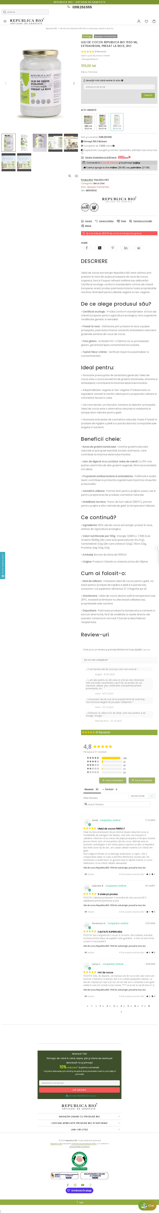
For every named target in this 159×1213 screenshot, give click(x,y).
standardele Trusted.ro (79, 1146)
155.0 (95, 141)
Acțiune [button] (90, 874)
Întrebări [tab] (109, 789)
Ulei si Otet (99, 183)
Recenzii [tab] (89, 789)
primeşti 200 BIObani (82, 1096)
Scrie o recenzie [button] (143, 780)
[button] (148, 874)
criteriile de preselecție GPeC (83, 1143)
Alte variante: (89, 110)
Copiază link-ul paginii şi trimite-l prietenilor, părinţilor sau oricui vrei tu (119, 152)
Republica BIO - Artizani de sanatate (80, 2)
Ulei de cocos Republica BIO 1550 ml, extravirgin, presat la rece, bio (114, 867)
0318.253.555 (82, 7)
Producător (87, 179)
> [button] (121, 1011)
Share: (84, 242)
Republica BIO (27, 21)
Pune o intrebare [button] (114, 780)
